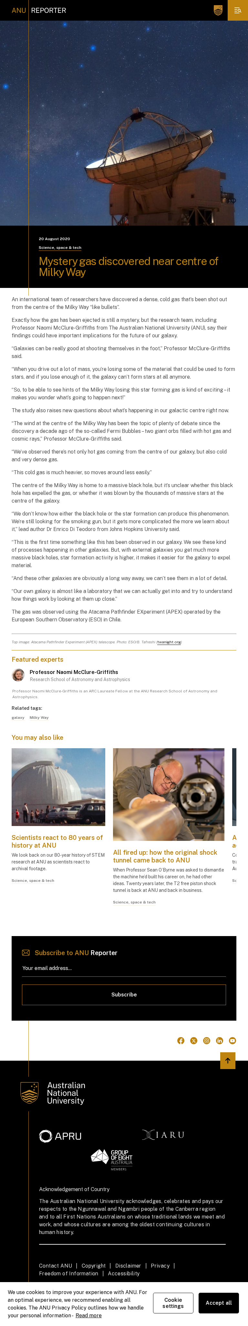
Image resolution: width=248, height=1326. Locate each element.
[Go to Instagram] (207, 1041)
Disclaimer (128, 1266)
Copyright (94, 1266)
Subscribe (124, 995)
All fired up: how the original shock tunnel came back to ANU (165, 856)
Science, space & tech (60, 247)
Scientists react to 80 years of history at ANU (57, 841)
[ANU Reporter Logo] (39, 10)
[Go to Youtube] (232, 1041)
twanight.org (169, 642)
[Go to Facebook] (181, 1041)
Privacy (160, 1266)
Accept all (219, 1303)
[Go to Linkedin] (219, 1041)
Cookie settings (173, 1303)
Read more (89, 1315)
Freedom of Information (68, 1273)
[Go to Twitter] (194, 1041)
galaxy (18, 717)
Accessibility (124, 1273)
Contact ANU (55, 1266)
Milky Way (39, 717)
